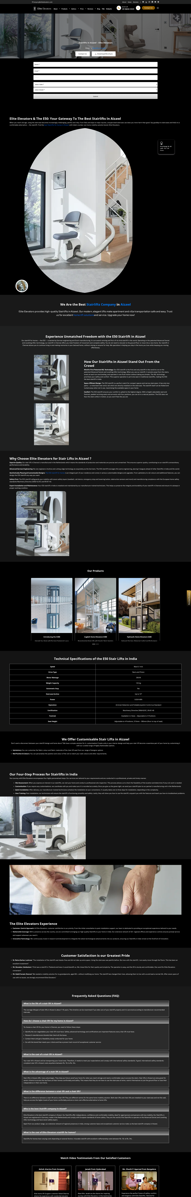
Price (82, 8)
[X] (146, 2)
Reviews (135, 2)
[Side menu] (158, 7)
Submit (95, 96)
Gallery (73, 8)
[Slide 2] (97, 647)
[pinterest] (158, 2)
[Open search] (138, 7)
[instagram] (149, 2)
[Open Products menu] (69, 8)
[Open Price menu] (85, 8)
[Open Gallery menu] (78, 8)
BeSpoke (109, 8)
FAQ (103, 8)
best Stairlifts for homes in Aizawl (56, 125)
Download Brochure (105, 53)
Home (87, 48)
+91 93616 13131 (128, 9)
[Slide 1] (93, 647)
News (130, 2)
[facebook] (143, 2)
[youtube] (155, 2)
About (124, 2)
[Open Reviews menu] (95, 8)
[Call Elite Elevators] (119, 7)
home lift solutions (84, 318)
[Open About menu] (59, 8)
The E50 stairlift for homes (55, 476)
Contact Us (148, 7)
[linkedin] (152, 2)
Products (64, 8)
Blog (98, 8)
